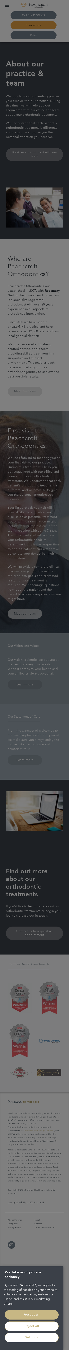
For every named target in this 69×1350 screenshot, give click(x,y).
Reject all (32, 1326)
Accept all (32, 1314)
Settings (31, 1337)
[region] (31, 1308)
